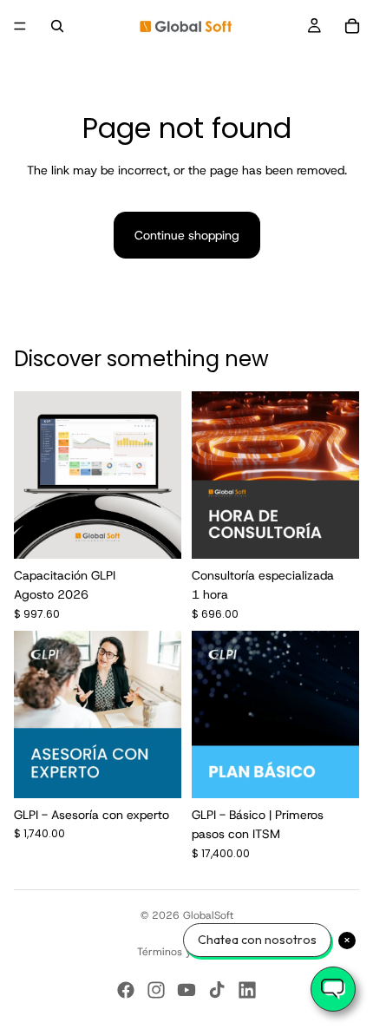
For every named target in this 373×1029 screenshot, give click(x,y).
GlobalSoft (208, 915)
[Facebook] (125, 990)
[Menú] (20, 26)
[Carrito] (352, 26)
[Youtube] (186, 990)
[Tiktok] (216, 990)
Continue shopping (186, 235)
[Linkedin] (247, 990)
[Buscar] (57, 26)
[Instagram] (156, 990)
